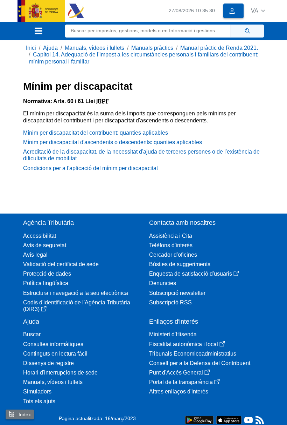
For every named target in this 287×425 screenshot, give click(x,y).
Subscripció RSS (170, 302)
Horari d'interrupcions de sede (60, 373)
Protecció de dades (47, 274)
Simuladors (37, 391)
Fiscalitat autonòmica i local (183, 344)
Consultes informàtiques (53, 344)
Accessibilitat (39, 236)
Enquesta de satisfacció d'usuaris (190, 274)
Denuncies (162, 283)
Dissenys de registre (48, 363)
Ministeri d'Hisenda (173, 334)
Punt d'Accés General (176, 373)
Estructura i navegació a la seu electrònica (75, 293)
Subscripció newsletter (177, 293)
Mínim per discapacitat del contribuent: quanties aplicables (95, 133)
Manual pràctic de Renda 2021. (219, 48)
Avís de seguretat (44, 245)
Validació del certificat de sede (61, 264)
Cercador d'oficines (173, 255)
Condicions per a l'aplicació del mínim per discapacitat (90, 168)
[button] (258, 11)
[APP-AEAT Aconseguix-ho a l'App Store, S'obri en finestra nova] (228, 420)
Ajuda (50, 48)
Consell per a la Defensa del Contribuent (199, 363)
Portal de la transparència (181, 382)
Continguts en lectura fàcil (55, 354)
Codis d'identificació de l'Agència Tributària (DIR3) (76, 305)
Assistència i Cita (170, 236)
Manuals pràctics (152, 48)
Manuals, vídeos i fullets (94, 48)
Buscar (32, 334)
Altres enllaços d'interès (178, 391)
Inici (31, 48)
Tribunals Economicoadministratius (192, 354)
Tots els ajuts (39, 401)
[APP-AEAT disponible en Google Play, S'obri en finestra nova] (199, 420)
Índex (24, 414)
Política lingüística (45, 283)
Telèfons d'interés (170, 245)
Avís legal (35, 255)
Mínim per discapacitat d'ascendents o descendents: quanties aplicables (112, 142)
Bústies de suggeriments (179, 264)
